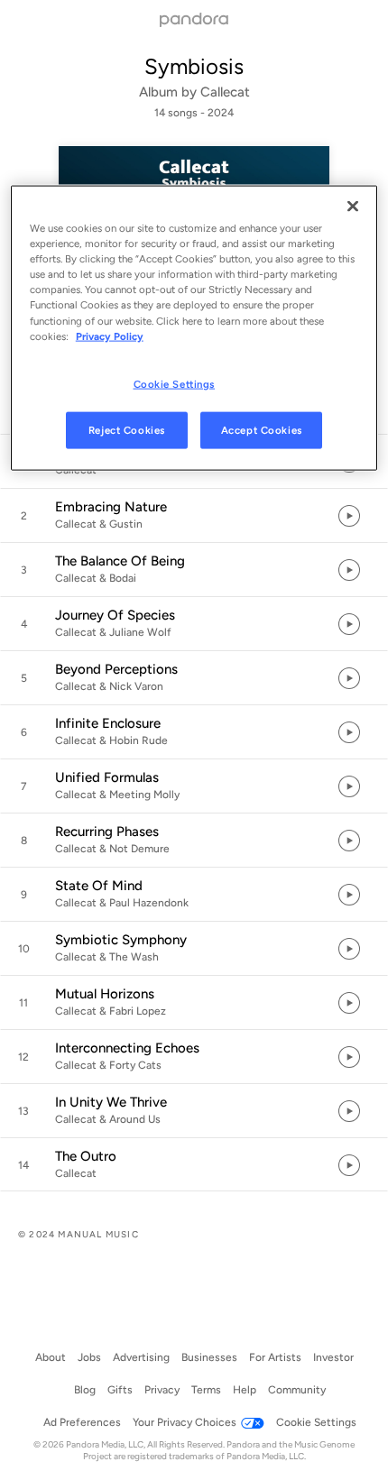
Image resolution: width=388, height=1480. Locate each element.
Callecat (225, 92)
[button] (194, 516)
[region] (194, 328)
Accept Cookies (261, 429)
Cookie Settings (175, 383)
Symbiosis (194, 66)
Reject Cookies (126, 429)
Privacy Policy (109, 335)
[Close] (353, 206)
